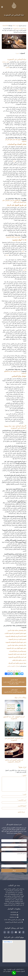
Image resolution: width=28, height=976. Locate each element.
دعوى (7, 255)
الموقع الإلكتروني (22, 805)
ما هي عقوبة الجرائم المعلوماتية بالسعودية (16, 642)
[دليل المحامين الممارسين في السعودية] (14, 729)
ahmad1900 (5, 25)
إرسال (14, 870)
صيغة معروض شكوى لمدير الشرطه (17, 663)
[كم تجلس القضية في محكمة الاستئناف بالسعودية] (14, 750)
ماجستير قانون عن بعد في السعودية (17, 639)
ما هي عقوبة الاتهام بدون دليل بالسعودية (16, 648)
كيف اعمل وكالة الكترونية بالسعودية (17, 657)
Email (25, 863)
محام (23, 251)
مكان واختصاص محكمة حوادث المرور (17, 630)
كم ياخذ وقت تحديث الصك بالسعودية (17, 654)
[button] (2, 7)
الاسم (24, 794)
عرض (18, 53)
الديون (24, 269)
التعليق (24, 775)
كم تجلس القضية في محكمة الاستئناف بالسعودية (14, 761)
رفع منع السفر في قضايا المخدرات (17, 651)
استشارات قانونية (15, 666)
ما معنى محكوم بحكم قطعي (19, 660)
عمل (14, 161)
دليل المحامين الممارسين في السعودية (14, 739)
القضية (19, 90)
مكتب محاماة (5, 62)
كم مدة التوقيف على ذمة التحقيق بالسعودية (14, 717)
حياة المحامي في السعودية (19, 28)
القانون (7, 67)
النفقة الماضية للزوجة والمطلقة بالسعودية (16, 636)
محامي (9, 666)
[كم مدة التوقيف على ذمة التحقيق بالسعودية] (14, 707)
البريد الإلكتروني (21, 800)
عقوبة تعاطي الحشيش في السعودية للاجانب (15, 633)
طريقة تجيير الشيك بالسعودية (13, 237)
